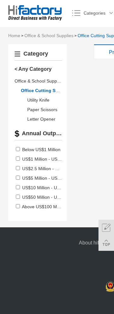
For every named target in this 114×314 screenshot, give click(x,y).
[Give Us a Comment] (106, 227)
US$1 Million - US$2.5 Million (51, 159)
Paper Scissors (42, 109)
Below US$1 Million (41, 149)
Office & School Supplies (48, 35)
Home (14, 35)
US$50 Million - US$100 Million (53, 197)
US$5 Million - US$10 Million (50, 178)
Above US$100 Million (44, 206)
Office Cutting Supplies (46, 90)
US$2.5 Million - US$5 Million (51, 168)
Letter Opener (41, 119)
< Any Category (33, 69)
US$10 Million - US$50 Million (51, 187)
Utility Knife (38, 100)
